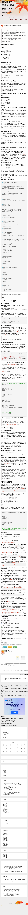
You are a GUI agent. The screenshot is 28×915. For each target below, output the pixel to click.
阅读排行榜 (5, 863)
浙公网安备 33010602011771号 (9, 905)
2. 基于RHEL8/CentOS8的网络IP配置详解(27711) (12, 867)
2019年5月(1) (5, 855)
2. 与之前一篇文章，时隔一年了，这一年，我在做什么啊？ (13, 784)
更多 (3, 815)
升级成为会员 (20, 661)
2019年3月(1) (5, 857)
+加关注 (2, 654)
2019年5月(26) (5, 842)
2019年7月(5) (5, 839)
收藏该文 (10, 647)
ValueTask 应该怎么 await (6, 723)
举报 (27, 670)
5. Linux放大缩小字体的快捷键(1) (9, 895)
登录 (19, 678)
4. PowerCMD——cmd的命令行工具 (9, 787)
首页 (16, 19)
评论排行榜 (5, 876)
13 (5, 735)
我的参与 (4, 772)
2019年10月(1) (5, 835)
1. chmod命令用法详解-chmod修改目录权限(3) (11, 889)
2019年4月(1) (5, 856)
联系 (21, 19)
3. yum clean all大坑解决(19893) (9, 868)
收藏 (25, 670)
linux (4, 804)
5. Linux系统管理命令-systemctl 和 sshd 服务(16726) (12, 871)
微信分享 (15, 647)
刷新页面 (22, 674)
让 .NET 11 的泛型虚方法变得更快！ (9, 720)
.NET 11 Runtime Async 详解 (7, 721)
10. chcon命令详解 (6, 794)
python (4, 810)
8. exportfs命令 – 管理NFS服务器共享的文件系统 (11, 792)
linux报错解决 (6, 809)
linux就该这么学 (6, 812)
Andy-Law (7, 650)
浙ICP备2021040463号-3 (22, 905)
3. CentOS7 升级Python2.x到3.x (8, 786)
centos (5, 642)
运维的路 (5, 814)
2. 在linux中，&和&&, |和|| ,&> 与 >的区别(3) (11, 890)
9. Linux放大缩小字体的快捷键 (8, 793)
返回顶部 (26, 674)
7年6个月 (7, 733)
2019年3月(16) (5, 844)
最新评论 (4, 773)
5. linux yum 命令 (6, 788)
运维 (4, 807)
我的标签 (4, 775)
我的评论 (4, 771)
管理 (26, 19)
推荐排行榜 (5, 886)
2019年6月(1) (5, 854)
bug (8, 633)
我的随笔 (4, 770)
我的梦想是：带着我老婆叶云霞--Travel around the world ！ (8, 8)
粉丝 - (6, 651)
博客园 (11, 19)
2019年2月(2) (5, 845)
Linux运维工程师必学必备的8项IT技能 (12, 665)
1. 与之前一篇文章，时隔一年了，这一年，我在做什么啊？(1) (14, 879)
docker (5, 806)
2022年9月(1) (5, 833)
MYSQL (5, 811)
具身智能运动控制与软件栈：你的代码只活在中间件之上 (13, 718)
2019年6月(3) (5, 840)
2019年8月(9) (5, 838)
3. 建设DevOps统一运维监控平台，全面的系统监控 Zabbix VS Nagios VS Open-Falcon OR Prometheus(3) (14, 892)
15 (5, 734)
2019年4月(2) (5, 843)
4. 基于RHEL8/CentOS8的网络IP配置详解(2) (11, 894)
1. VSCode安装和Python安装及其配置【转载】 (11, 783)
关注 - (10, 651)
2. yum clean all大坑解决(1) (8, 880)
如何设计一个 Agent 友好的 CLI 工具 (9, 725)
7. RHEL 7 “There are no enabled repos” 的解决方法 (12, 790)
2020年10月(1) (5, 834)
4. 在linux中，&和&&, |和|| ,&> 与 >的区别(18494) (12, 870)
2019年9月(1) (5, 837)
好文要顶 (4, 647)
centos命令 (5, 803)
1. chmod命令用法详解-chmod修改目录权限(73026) (12, 866)
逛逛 (24, 678)
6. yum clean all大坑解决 (7, 789)
